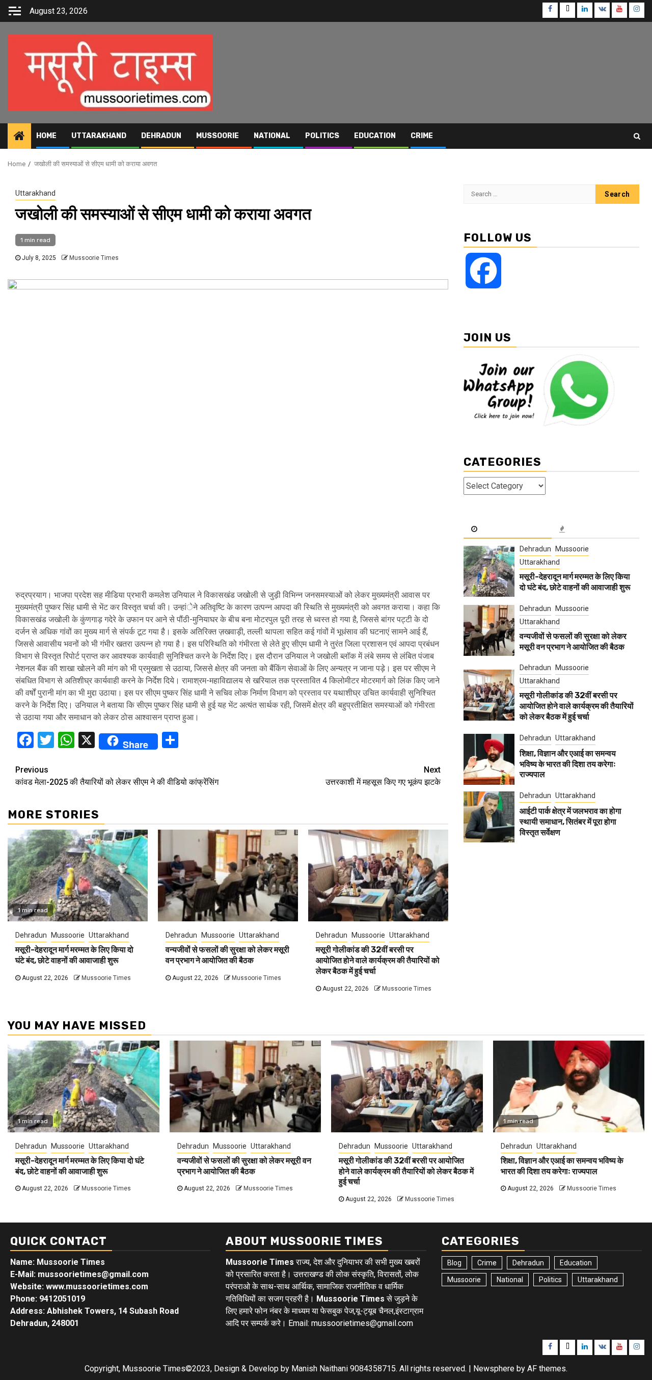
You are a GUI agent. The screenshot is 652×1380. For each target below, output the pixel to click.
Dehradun (161, 135)
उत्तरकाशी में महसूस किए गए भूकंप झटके (383, 776)
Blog (454, 1263)
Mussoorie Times (94, 257)
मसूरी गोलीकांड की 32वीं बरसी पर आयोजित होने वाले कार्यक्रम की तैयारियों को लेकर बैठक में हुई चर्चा (378, 960)
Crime (422, 135)
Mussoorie (217, 135)
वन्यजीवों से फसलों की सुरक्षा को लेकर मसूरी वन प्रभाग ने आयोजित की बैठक (227, 955)
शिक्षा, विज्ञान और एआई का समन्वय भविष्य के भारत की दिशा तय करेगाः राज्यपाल (568, 764)
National (272, 135)
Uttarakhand (98, 135)
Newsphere (493, 1368)
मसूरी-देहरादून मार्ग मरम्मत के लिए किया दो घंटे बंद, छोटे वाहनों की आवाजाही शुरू (74, 955)
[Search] (637, 136)
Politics (322, 135)
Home (46, 135)
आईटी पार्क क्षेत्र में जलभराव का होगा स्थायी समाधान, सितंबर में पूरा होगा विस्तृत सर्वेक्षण (570, 821)
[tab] (508, 529)
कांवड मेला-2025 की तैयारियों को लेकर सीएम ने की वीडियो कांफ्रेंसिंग (117, 776)
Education (375, 135)
